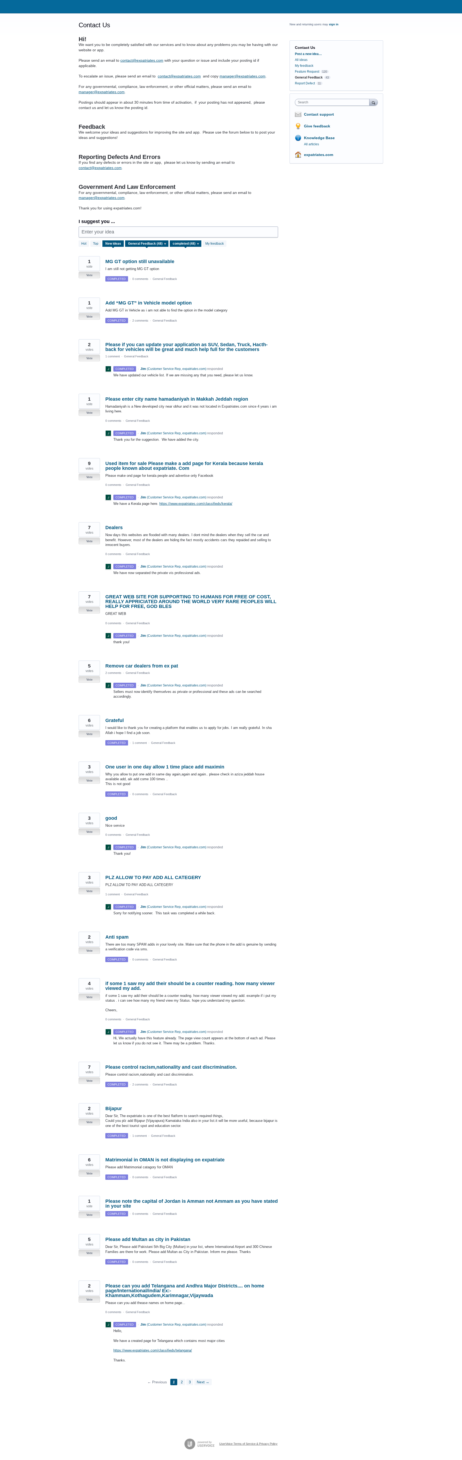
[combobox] (333, 102)
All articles (311, 144)
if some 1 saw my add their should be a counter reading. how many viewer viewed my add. (190, 986)
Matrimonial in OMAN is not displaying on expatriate (165, 1159)
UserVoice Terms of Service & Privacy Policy (248, 1443)
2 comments (140, 320)
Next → (203, 1382)
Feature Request (307, 71)
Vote (89, 275)
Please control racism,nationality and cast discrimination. (171, 1067)
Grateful (114, 720)
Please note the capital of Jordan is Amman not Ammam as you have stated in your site (191, 1204)
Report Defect (305, 83)
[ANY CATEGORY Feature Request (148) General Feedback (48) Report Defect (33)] (147, 243)
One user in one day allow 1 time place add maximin (164, 767)
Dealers (114, 527)
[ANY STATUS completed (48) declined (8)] (185, 243)
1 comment (112, 356)
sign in (333, 24)
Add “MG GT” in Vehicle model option (148, 303)
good (111, 818)
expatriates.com (318, 155)
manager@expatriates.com (242, 76)
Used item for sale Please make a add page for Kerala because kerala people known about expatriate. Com (184, 466)
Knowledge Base (319, 138)
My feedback (214, 243)
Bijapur (113, 1108)
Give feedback (317, 126)
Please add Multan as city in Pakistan (147, 1239)
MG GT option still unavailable (139, 261)
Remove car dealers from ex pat (141, 666)
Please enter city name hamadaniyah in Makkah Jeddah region (176, 399)
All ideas (301, 60)
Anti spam (117, 937)
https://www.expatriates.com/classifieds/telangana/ (152, 1350)
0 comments (140, 278)
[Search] (373, 102)
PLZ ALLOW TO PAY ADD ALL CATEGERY (153, 877)
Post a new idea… (308, 54)
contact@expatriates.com (141, 60)
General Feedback (165, 278)
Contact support (319, 114)
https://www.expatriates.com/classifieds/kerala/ (195, 504)
